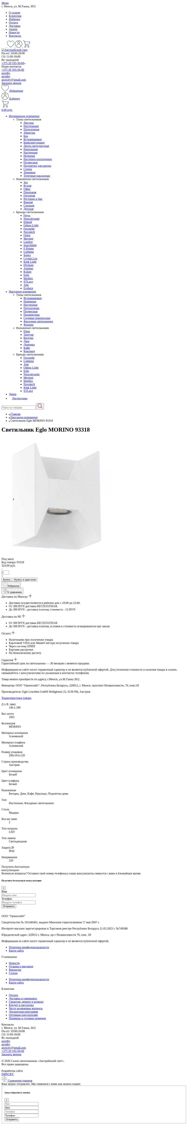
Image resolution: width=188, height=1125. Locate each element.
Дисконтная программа (23, 1011)
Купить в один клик (25, 579)
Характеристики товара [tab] (16, 697)
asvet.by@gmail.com (13, 79)
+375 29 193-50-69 (12, 63)
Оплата (13, 22)
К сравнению (15, 592)
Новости (14, 32)
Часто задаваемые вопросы (26, 1008)
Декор (12, 394)
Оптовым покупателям (23, 1015)
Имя (4, 891)
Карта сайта (16, 950)
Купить (7, 579)
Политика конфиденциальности (29, 947)
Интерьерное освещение (24, 116)
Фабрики (14, 19)
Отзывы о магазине (21, 966)
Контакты (15, 35)
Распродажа (19, 398)
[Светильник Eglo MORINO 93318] (56, 555)
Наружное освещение (22, 291)
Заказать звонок (11, 83)
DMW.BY (7, 1074)
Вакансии (15, 969)
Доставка (14, 25)
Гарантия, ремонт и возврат (26, 1001)
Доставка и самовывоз (23, 998)
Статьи (13, 973)
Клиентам (15, 15)
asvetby (5, 73)
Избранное (16, 90)
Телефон (6, 898)
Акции (13, 29)
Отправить (9, 906)
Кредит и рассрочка (21, 1005)
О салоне (14, 12)
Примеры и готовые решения (27, 1018)
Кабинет (14, 98)
